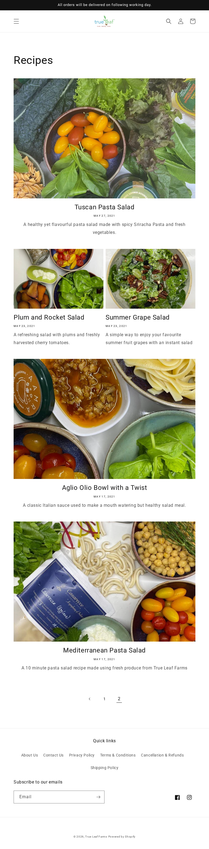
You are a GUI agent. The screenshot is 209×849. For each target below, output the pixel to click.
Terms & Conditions (118, 755)
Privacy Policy (82, 755)
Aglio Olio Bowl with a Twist (104, 487)
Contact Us (53, 755)
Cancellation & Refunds (162, 755)
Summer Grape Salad (138, 317)
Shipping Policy (105, 767)
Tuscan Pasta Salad (105, 207)
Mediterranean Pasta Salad (104, 650)
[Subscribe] (98, 797)
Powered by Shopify (122, 836)
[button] (16, 21)
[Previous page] (90, 699)
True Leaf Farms (96, 836)
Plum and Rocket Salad (49, 317)
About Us (29, 755)
